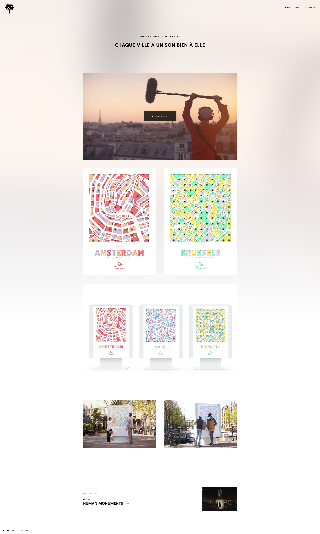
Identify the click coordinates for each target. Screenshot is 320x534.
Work (288, 8)
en (22, 531)
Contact (310, 8)
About (298, 8)
